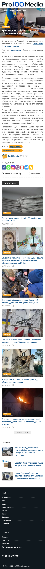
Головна (5, 11)
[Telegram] (26, 167)
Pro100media (13, 156)
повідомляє (15, 50)
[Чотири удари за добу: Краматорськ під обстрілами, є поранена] (22, 363)
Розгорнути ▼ (36, 173)
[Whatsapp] (8, 167)
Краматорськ (16, 147)
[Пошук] (40, 4)
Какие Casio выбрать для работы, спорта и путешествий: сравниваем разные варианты (29, 476)
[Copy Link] (31, 167)
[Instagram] (13, 167)
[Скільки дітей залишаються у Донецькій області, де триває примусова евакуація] (22, 283)
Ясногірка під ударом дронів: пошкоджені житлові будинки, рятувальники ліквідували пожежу (21, 421)
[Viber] (17, 167)
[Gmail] (22, 167)
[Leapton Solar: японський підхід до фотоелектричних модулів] (7, 464)
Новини (6, 27)
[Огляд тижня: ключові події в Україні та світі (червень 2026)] (22, 201)
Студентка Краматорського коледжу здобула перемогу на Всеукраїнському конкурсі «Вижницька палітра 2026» (22, 260)
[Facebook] (4, 167)
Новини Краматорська (17, 11)
